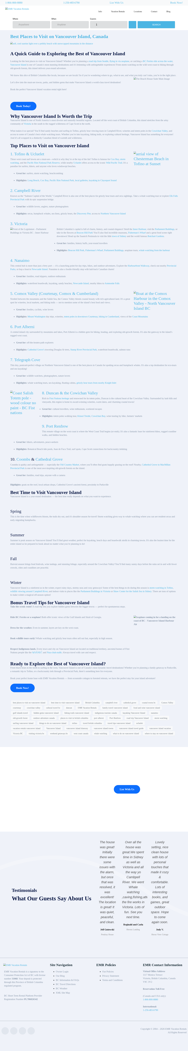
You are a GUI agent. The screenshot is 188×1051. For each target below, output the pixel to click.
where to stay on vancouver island (159, 733)
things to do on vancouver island (52, 723)
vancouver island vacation (160, 728)
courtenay (17, 708)
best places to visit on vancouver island (29, 703)
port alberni (99, 718)
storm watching (161, 718)
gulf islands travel (20, 713)
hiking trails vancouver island (76, 713)
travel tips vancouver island (119, 723)
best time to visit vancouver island (65, 703)
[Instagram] (31, 1031)
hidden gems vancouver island (46, 713)
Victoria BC (18, 733)
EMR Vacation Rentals (87, 708)
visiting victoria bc (36, 733)
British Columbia (92, 703)
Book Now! (176, 2)
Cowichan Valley (160, 131)
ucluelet (139, 723)
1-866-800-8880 (13, 2)
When (53, 19)
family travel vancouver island (115, 708)
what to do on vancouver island (126, 733)
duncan (69, 708)
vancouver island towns (103, 728)
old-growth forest (20, 718)
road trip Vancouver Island (138, 718)
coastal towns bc (149, 703)
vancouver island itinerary (77, 728)
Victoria (27, 124)
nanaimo (154, 713)
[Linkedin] (13, 1031)
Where (15, 19)
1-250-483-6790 (71, 2)
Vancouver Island (53, 728)
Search (156, 25)
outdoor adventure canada (44, 718)
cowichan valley (33, 708)
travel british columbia (92, 723)
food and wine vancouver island (147, 708)
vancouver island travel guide (131, 728)
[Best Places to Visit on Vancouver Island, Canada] (51, 43)
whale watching (100, 733)
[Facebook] (5, 1031)
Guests (93, 19)
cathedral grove (129, 703)
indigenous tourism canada (106, 713)
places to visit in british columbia (74, 718)
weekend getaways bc (59, 733)
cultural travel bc (53, 708)
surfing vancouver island (23, 723)
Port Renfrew (115, 718)
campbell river (111, 703)
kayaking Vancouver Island (134, 713)
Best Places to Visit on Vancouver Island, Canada (59, 36)
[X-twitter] (22, 1031)
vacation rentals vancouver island (26, 728)
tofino (74, 723)
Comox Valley (167, 703)
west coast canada (81, 733)
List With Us (116, 2)
